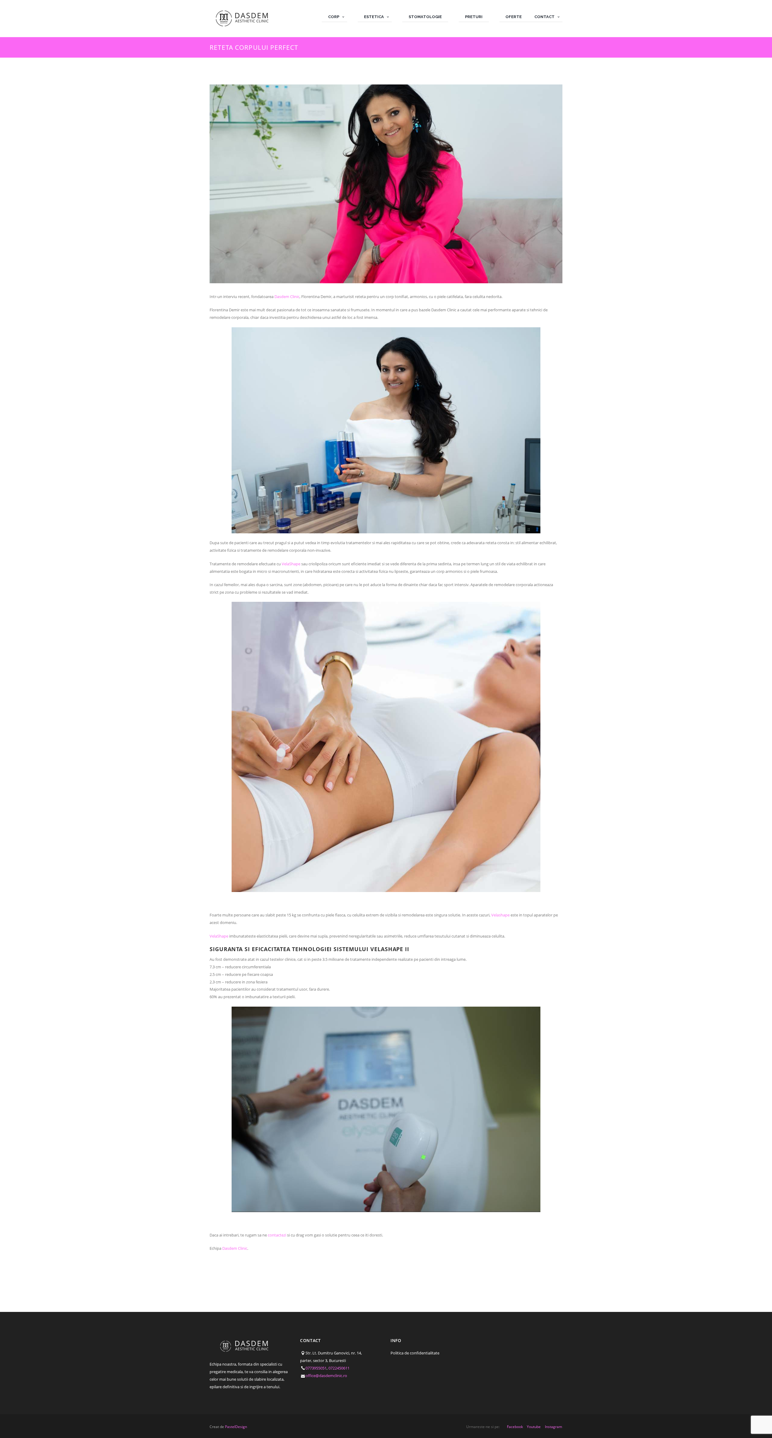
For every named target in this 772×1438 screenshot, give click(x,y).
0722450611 (339, 1368)
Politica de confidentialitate (415, 1353)
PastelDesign (236, 1426)
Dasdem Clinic (286, 296)
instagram (553, 1427)
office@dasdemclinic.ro (326, 1375)
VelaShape (290, 564)
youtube (534, 1427)
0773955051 (316, 1368)
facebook (515, 1427)
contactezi (276, 1235)
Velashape (500, 915)
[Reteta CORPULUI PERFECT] (386, 183)
